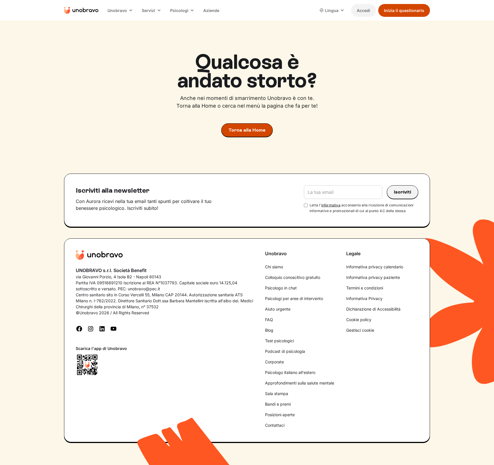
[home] (81, 10)
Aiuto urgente (277, 309)
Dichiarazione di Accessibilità (373, 309)
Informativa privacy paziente (373, 277)
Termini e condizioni (364, 287)
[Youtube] (113, 328)
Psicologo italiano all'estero (290, 372)
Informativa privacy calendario (374, 266)
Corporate (274, 361)
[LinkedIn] (102, 328)
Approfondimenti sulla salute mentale (299, 383)
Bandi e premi (278, 404)
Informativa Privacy (364, 298)
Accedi (363, 10)
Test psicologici (279, 340)
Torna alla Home (247, 130)
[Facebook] (79, 328)
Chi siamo (274, 266)
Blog (269, 330)
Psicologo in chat (281, 287)
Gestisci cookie (360, 330)
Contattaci (274, 425)
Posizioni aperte (280, 414)
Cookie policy (358, 319)
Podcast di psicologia (285, 351)
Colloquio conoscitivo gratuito (292, 277)
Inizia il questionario (404, 10)
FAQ (269, 319)
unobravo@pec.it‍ (144, 288)
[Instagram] (90, 328)
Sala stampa (276, 393)
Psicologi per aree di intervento (294, 298)
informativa (330, 205)
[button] (120, 10)
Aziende (211, 10)
